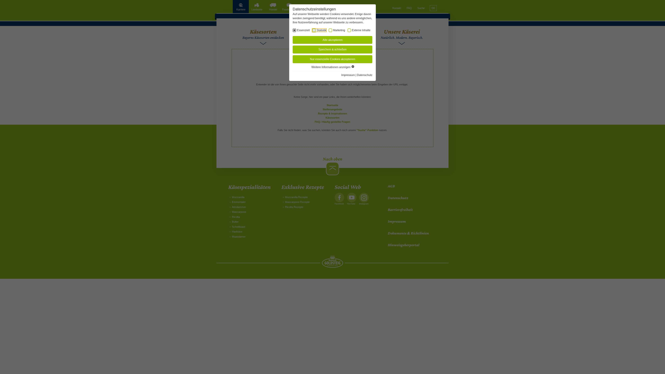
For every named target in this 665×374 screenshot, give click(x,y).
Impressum (348, 75)
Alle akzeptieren (333, 39)
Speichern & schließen (332, 49)
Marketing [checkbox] (339, 30)
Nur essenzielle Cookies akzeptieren (332, 59)
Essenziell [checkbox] (303, 30)
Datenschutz (364, 75)
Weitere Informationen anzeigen (331, 67)
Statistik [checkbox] (321, 30)
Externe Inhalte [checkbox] (361, 30)
